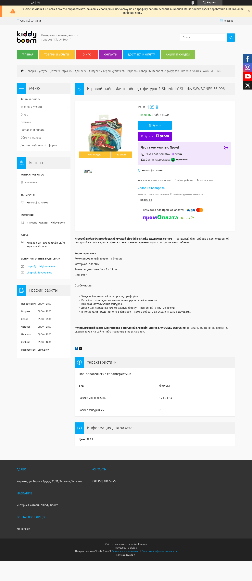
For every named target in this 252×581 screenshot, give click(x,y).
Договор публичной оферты (39, 145)
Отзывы (26, 122)
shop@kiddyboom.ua (39, 273)
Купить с (150, 136)
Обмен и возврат (32, 137)
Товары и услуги (56, 54)
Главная (27, 54)
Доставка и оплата (141, 54)
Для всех (80, 71)
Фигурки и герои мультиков (107, 71)
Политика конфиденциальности (159, 551)
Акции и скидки (178, 54)
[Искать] (231, 37)
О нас (87, 54)
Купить (157, 125)
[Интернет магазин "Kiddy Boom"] (26, 42)
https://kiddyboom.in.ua (41, 266)
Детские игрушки (61, 71)
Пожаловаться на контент (125, 551)
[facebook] (76, 349)
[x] (80, 349)
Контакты (110, 54)
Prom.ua (142, 544)
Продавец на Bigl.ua (126, 548)
